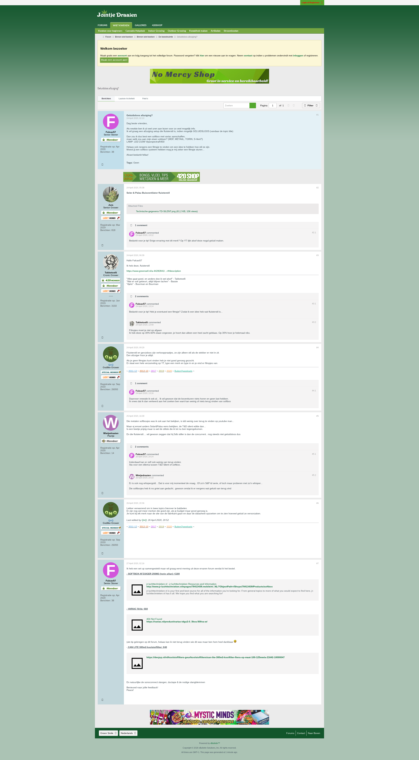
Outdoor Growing (177, 30)
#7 (317, 563)
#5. (314, 454)
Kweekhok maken (198, 30)
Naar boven (314, 733)
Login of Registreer (310, 2)
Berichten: (105, 152)
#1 (317, 115)
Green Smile (106, 733)
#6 (317, 503)
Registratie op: (107, 146)
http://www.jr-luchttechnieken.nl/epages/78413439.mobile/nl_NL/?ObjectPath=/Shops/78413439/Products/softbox (209, 586)
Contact (301, 733)
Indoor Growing (156, 30)
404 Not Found (154, 619)
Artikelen (215, 30)
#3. (314, 304)
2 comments (142, 296)
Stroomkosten (231, 30)
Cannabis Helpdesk (135, 30)
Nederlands (127, 733)
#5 (317, 416)
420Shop (157, 25)
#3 (317, 255)
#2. (314, 232)
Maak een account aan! (114, 59)
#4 (317, 347)
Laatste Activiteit (127, 98)
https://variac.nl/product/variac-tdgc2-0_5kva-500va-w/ (176, 621)
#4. (314, 391)
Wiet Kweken (121, 25)
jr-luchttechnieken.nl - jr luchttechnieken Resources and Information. (181, 584)
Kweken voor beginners (110, 30)
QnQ (144, 520)
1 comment (141, 225)
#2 (317, 188)
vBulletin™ (215, 743)
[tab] (106, 99)
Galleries (140, 25)
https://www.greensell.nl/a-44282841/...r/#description (154, 271)
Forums (102, 25)
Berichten (106, 98)
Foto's (145, 98)
